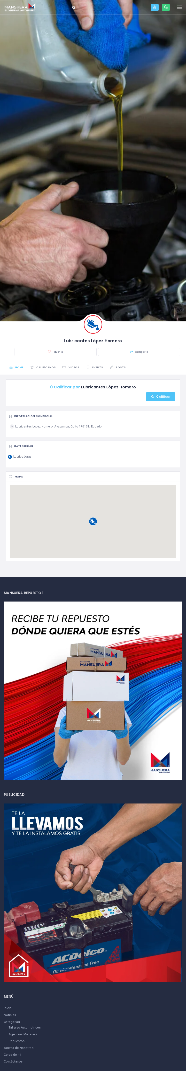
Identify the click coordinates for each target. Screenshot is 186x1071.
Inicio (8, 1008)
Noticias (10, 1015)
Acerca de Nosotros (18, 1048)
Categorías (12, 1022)
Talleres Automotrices (25, 1027)
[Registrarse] (166, 7)
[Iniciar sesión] (155, 7)
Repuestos (17, 1041)
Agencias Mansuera (23, 1034)
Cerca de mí (12, 1054)
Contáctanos (13, 1061)
